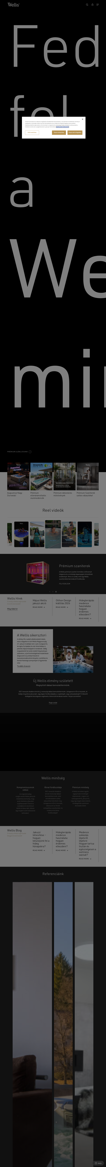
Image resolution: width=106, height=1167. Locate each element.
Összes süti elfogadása (75, 132)
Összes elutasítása (59, 132)
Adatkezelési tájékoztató (62, 127)
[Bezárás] (82, 119)
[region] (54, 128)
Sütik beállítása (32, 132)
